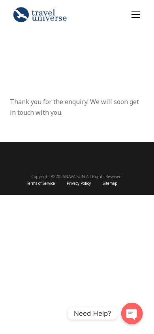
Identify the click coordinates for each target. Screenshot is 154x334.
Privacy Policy (79, 183)
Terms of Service (41, 183)
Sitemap (110, 183)
